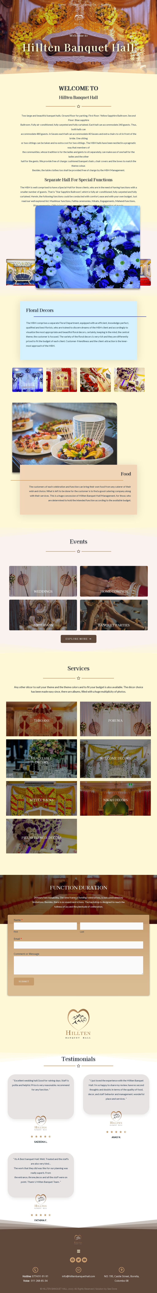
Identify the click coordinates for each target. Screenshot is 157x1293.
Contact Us (90, 4)
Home (49, 4)
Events (62, 4)
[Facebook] (72, 1259)
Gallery (75, 4)
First (16, 931)
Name (18, 920)
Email (18, 939)
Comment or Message (26, 954)
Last (82, 931)
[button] (9, 272)
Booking (106, 4)
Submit (24, 981)
